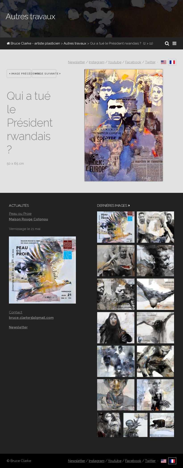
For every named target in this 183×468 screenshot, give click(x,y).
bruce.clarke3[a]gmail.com (31, 318)
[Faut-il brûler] (155, 227)
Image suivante (45, 73)
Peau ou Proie (20, 213)
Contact (15, 312)
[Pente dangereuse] (155, 294)
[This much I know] (109, 425)
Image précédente (20, 73)
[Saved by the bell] (155, 395)
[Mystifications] (116, 327)
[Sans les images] (116, 294)
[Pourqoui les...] (116, 260)
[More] (129, 205)
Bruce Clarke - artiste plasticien (35, 43)
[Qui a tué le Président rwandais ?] (124, 180)
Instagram (96, 62)
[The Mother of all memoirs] (116, 395)
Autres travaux (75, 43)
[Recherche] (167, 43)
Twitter (150, 62)
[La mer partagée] (155, 260)
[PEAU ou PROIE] (116, 227)
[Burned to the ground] (162, 425)
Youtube (114, 62)
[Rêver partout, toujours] (155, 361)
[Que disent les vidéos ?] (135, 425)
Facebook (133, 62)
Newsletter (76, 62)
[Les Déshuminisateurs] (155, 327)
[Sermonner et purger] (116, 361)
